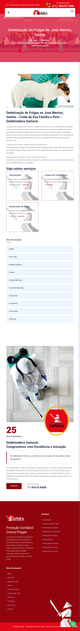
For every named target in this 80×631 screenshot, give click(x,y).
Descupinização (47, 539)
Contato (14, 486)
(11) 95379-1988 (63, 6)
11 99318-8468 (36, 487)
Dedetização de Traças (50, 551)
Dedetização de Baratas (50, 543)
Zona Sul (13, 319)
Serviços (46, 40)
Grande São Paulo (16, 280)
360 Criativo (63, 627)
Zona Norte (14, 303)
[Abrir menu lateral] (72, 11)
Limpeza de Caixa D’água (55, 175)
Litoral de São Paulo (17, 288)
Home (34, 40)
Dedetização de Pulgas (19, 206)
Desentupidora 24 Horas (50, 547)
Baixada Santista (16, 265)
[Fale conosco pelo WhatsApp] (73, 624)
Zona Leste (14, 296)
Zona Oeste (14, 311)
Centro (12, 272)
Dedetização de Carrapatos (51, 532)
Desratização (15, 175)
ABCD (12, 249)
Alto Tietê (13, 257)
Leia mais (25, 185)
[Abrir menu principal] (8, 12)
